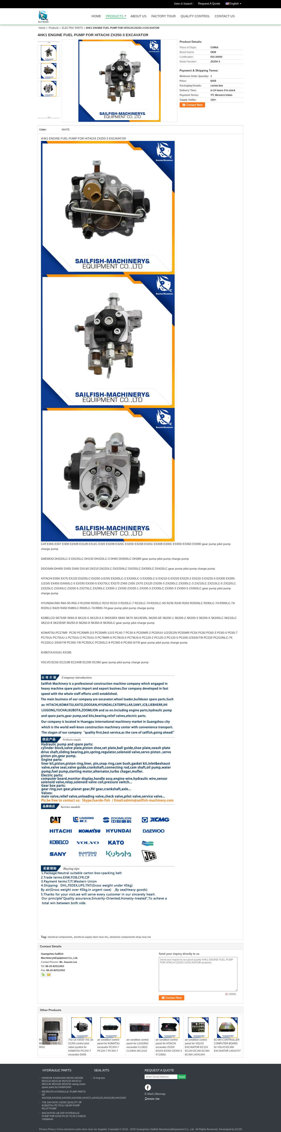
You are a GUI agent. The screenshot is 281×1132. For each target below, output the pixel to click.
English (234, 3)
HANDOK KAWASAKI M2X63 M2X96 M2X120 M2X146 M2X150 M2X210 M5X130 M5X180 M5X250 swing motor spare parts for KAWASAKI (64, 1083)
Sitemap (160, 1093)
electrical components (60, 937)
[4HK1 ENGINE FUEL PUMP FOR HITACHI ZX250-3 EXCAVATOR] (120, 80)
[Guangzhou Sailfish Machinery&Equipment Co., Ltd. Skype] (43, 974)
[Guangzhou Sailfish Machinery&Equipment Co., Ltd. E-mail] (48, 974)
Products (114, 16)
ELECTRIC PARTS (72, 27)
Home (96, 16)
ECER (238, 1129)
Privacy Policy (47, 1129)
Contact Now (194, 104)
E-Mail (149, 1093)
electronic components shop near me (130, 937)
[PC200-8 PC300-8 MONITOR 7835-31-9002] (52, 1031)
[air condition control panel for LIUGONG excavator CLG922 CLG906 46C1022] (139, 1027)
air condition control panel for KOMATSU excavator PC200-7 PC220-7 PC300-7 (108, 1045)
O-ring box (99, 1078)
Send (182, 1076)
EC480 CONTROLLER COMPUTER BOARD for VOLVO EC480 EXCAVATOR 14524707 (227, 1045)
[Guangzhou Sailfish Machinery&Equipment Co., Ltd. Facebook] (148, 1087)
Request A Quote (209, 3)
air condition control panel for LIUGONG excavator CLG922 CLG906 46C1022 (138, 1045)
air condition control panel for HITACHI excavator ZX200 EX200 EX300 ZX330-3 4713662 (169, 1047)
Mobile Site (153, 1098)
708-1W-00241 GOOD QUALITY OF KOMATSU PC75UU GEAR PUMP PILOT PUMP (62, 1105)
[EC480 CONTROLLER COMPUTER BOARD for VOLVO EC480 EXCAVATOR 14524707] (227, 1027)
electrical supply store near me (91, 937)
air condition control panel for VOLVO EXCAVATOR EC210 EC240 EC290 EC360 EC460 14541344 (197, 1047)
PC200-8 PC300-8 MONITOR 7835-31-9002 (50, 1043)
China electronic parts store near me (77, 1129)
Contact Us (225, 16)
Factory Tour (163, 16)
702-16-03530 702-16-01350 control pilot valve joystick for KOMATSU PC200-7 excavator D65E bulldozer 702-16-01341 (81, 1050)
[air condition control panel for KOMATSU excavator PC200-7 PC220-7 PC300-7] (110, 1027)
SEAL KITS (101, 1070)
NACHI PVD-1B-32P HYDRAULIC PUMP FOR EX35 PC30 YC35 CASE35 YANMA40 (64, 1116)
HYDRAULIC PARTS (57, 1070)
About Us (138, 16)
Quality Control (195, 16)
